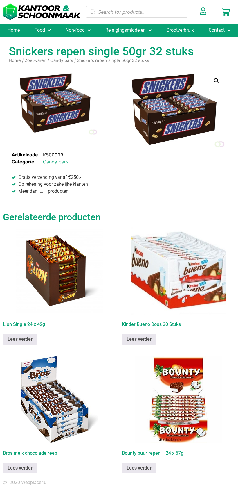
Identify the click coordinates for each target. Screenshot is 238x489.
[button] (216, 81)
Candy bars (61, 60)
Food (40, 30)
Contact (217, 30)
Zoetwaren (35, 60)
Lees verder (20, 339)
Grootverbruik (180, 30)
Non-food (75, 30)
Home (14, 30)
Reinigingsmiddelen (125, 30)
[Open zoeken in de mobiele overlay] (136, 12)
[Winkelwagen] (225, 12)
